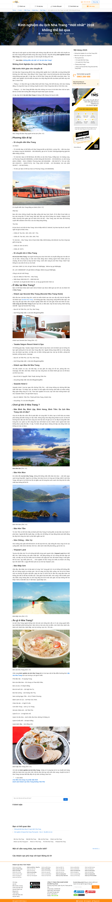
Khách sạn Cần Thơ (31, 868)
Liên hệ (14, 884)
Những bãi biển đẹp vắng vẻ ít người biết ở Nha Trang (27, 829)
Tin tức (14, 10)
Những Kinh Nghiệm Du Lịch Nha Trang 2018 (86, 53)
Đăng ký (95, 887)
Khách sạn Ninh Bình (89, 872)
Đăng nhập (95, 2)
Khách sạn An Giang (17, 867)
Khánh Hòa (35, 10)
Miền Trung (27, 10)
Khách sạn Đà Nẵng (46, 868)
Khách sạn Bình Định (74, 867)
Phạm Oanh (44, 33)
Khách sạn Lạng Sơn (46, 872)
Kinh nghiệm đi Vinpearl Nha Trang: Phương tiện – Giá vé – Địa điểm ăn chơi (33, 832)
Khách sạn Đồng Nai (89, 868)
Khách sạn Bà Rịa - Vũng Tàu (33, 867)
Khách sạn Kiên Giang (90, 870)
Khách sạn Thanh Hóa (46, 875)
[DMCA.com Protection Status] (79, 894)
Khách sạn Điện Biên (74, 868)
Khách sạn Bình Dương (90, 867)
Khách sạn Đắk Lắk (60, 868)
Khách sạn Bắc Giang (46, 867)
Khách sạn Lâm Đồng (31, 872)
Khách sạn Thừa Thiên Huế (62, 875)
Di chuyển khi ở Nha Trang (82, 62)
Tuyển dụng (15, 893)
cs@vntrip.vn (54, 893)
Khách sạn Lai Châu (17, 872)
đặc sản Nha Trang (43, 839)
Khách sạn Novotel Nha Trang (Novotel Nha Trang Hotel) (86, 67)
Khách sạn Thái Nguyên (32, 875)
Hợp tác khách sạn (17, 889)
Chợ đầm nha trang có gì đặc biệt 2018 (25, 780)
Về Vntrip (15, 882)
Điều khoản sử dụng (18, 885)
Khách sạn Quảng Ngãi (75, 873)
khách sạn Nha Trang (56, 839)
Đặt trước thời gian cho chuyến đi (83, 55)
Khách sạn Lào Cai (60, 872)
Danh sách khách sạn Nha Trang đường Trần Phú (29, 782)
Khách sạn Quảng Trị (17, 875)
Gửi (66, 799)
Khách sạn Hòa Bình (60, 870)
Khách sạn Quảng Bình (46, 873)
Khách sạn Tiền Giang (75, 875)
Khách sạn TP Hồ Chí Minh (90, 875)
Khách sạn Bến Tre (60, 867)
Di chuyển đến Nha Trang (82, 60)
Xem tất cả (95, 848)
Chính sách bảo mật (18, 887)
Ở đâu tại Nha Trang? (80, 64)
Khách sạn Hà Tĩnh (31, 870)
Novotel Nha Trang (27, 299)
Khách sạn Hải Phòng (46, 870)
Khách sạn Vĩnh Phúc (17, 877)
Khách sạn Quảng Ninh (90, 873)
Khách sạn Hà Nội (16, 870)
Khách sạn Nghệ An (74, 872)
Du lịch (20, 10)
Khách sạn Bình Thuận (17, 868)
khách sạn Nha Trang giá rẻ (21, 841)
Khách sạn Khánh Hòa (75, 870)
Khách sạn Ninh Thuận (17, 873)
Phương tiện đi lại (79, 57)
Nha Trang (42, 10)
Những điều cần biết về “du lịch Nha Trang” (37, 60)
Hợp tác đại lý (16, 896)
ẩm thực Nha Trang (19, 839)
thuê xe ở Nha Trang (36, 841)
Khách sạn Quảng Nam (61, 873)
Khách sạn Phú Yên (31, 873)
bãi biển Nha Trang (31, 839)
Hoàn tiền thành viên (18, 894)
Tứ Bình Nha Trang (48, 841)
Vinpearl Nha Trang (61, 841)
